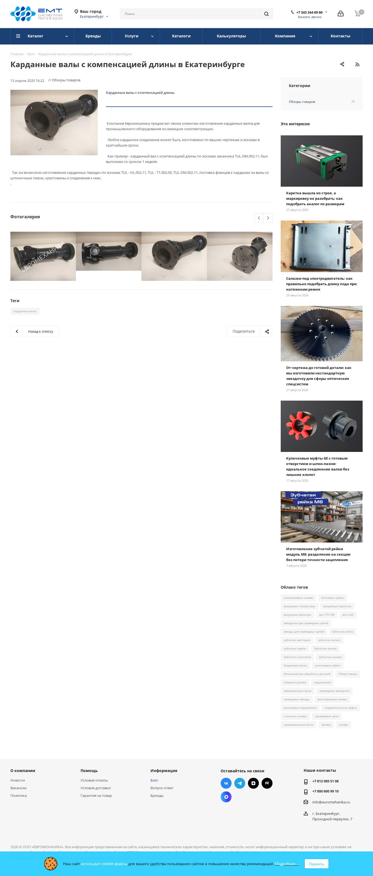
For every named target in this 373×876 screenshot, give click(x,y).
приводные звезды (297, 699)
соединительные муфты (340, 708)
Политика (18, 795)
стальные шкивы (295, 716)
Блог (154, 780)
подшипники (322, 682)
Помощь (89, 770)
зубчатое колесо (329, 640)
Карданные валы (25, 311)
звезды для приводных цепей (304, 631)
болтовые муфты (332, 598)
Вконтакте (226, 783)
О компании (22, 770)
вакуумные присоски (337, 606)
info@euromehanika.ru (331, 802)
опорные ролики (295, 682)
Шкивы (326, 724)
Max (226, 796)
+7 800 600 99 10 (325, 791)
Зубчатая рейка (342, 631)
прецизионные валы (298, 691)
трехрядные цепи (327, 716)
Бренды (157, 795)
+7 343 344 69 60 (309, 12)
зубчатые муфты (295, 648)
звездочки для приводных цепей (306, 623)
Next (268, 218)
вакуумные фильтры (297, 614)
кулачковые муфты (328, 665)
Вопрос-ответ (161, 787)
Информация (163, 770)
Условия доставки (96, 787)
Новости (17, 780)
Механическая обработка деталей (307, 674)
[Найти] (266, 13)
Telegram (239, 783)
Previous (259, 218)
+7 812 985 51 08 (325, 781)
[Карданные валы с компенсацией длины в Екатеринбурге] (54, 122)
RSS (357, 64)
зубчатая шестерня (297, 640)
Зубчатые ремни (325, 648)
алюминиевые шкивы (298, 598)
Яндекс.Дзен (253, 783)
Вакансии (18, 787)
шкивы (343, 724)
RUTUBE (267, 783)
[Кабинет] (341, 14)
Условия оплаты (94, 780)
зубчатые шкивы (330, 657)
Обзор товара (347, 674)
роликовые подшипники (300, 708)
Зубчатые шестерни (297, 657)
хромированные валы (298, 724)
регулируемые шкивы (332, 699)
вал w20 (348, 614)
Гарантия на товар (96, 795)
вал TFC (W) (326, 614)
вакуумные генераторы (299, 606)
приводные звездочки (334, 691)
